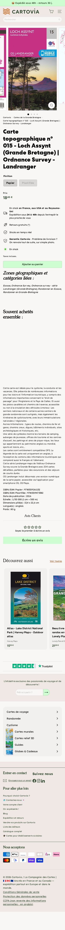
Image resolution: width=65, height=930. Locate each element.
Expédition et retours (13, 818)
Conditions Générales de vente (21, 892)
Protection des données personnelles (24, 896)
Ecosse (6, 285)
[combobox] (32, 19)
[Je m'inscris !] (46, 692)
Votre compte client (12, 804)
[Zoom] (51, 105)
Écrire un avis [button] (32, 540)
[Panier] (51, 11)
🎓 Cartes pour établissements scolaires (22, 835)
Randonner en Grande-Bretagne (20, 292)
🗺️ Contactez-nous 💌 (14, 800)
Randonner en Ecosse (49, 288)
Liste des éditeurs (11, 827)
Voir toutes (56, 561)
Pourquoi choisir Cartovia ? (16, 795)
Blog (5, 813)
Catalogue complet (12, 831)
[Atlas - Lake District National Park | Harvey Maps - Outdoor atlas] (25, 609)
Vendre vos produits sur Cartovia (19, 822)
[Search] (59, 19)
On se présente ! (11, 809)
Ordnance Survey (20, 285)
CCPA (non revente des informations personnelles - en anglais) (24, 902)
